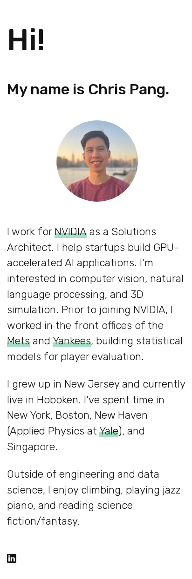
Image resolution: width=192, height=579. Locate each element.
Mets (18, 341)
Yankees (72, 341)
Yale (108, 431)
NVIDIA (71, 231)
